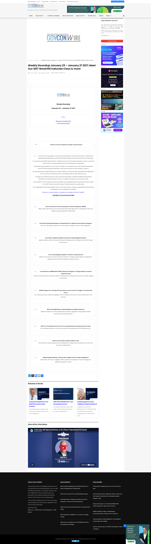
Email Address (105, 35)
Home (30, 16)
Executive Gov (53, 1)
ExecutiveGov (65, 482)
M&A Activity (80, 16)
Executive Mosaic (32, 1)
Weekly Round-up (60, 73)
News (37, 60)
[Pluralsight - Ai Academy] (112, 78)
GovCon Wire (92, 539)
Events (101, 16)
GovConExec (62, 1)
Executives (39, 16)
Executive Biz (45, 1)
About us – (31, 510)
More (108, 16)
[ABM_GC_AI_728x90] (95, 9)
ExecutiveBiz (97, 482)
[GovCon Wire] (36, 6)
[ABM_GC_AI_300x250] (137, 534)
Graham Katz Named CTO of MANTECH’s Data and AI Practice (38, 404)
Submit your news (73, 1)
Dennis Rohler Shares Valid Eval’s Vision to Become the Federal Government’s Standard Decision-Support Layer (107, 496)
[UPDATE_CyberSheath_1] (112, 100)
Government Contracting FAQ (43, 510)
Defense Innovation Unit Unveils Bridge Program (74, 494)
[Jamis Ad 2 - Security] (112, 122)
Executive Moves (67, 16)
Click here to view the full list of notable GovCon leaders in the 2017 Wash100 (63, 192)
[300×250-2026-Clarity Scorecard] (112, 55)
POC (39, 1)
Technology (92, 16)
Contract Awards (53, 16)
